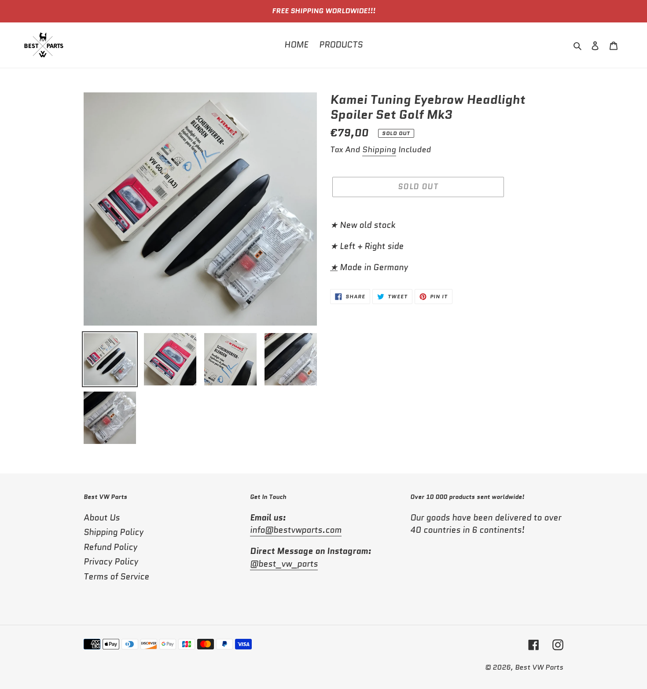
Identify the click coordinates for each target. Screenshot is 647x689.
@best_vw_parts (284, 564)
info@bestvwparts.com (296, 530)
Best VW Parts (539, 667)
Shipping (379, 149)
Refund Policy (110, 547)
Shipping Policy (113, 532)
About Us (102, 518)
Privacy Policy (111, 562)
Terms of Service (116, 577)
